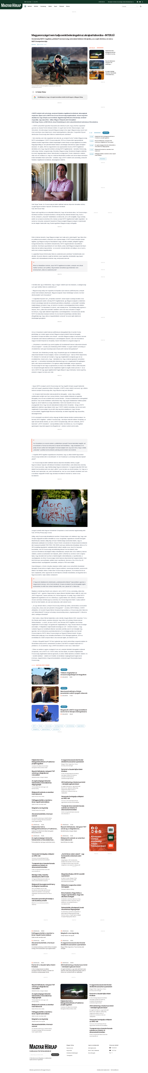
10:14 (91, 149)
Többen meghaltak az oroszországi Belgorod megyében (73, 674)
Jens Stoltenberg (70, 726)
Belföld (30, 6)
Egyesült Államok (46, 729)
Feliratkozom (55, 1054)
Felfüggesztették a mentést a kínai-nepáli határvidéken (105, 154)
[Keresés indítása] (137, 6)
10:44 (91, 141)
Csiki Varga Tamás (59, 726)
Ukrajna (40, 726)
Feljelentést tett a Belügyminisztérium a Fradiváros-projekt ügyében (110, 53)
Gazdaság (43, 6)
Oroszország (48, 726)
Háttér (50, 6)
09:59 (91, 154)
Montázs (94, 67)
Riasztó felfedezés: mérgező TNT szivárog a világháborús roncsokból (110, 64)
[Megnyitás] (25, 6)
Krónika (94, 57)
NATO (34, 726)
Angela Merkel (80, 726)
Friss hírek (28, 1)
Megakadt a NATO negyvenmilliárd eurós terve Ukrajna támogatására (74, 711)
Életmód (62, 6)
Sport (55, 6)
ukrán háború (56, 729)
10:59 (91, 136)
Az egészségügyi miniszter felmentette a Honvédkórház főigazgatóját (110, 74)
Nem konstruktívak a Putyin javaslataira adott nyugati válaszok (74, 692)
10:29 (91, 145)
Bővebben (103, 158)
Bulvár (68, 6)
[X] (142, 1)
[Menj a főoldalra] (11, 5)
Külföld (36, 6)
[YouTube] (140, 1)
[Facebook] (137, 1)
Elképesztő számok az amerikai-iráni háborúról (104, 150)
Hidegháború (36, 729)
